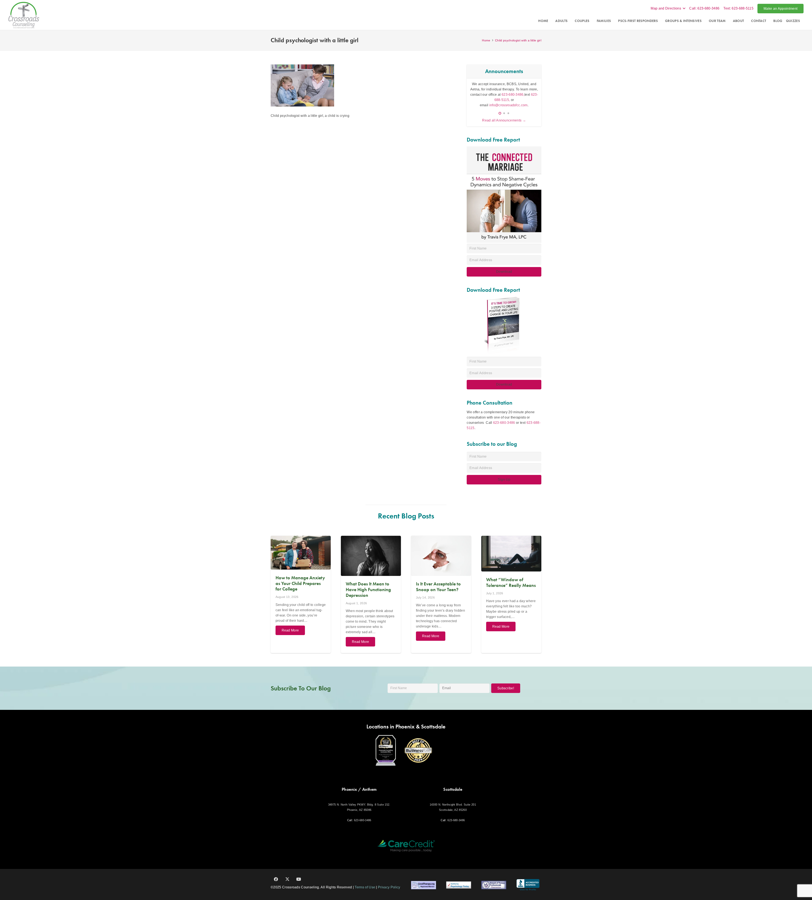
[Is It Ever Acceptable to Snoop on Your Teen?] (441, 594)
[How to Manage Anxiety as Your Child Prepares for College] (301, 594)
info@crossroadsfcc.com (508, 105)
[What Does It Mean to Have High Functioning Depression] (371, 594)
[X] (287, 879)
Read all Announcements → (504, 120)
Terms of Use (365, 887)
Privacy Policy (389, 887)
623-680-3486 (504, 422)
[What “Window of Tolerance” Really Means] (511, 594)
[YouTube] (299, 879)
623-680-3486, (513, 94)
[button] (668, 8)
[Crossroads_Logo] (23, 15)
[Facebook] (276, 879)
